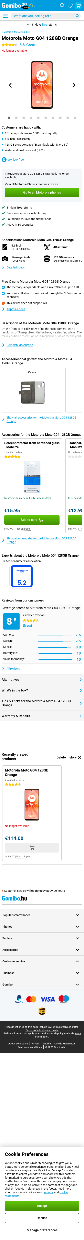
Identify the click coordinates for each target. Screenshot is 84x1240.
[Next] (74, 85)
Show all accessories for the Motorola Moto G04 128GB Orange (41, 419)
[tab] (9, 118)
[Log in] (62, 6)
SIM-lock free (15, 159)
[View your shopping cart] (78, 6)
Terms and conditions (30, 1047)
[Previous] (10, 85)
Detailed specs (16, 267)
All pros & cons (16, 309)
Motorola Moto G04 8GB (16, 32)
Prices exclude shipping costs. (42, 1030)
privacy (48, 1192)
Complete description (20, 345)
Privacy (35, 1043)
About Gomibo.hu (18, 1043)
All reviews (13, 668)
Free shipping (23, 528)
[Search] (77, 16)
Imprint (47, 1043)
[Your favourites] (70, 6)
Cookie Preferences (64, 1043)
